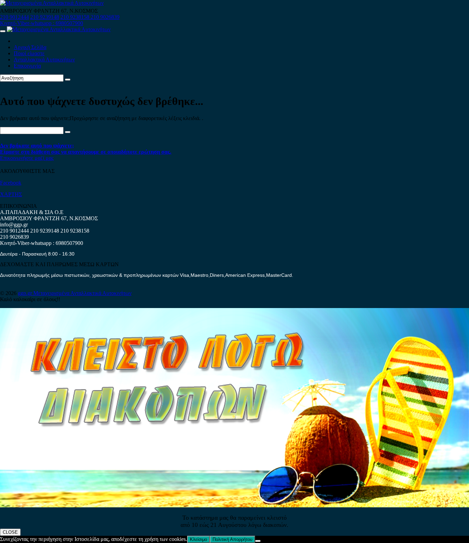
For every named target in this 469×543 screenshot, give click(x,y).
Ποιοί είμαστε (29, 53)
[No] (258, 541)
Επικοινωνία (27, 66)
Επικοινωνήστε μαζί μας (27, 158)
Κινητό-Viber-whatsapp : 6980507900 (41, 23)
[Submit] (67, 80)
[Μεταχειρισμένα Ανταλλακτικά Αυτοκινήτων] (234, 505)
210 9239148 (44, 17)
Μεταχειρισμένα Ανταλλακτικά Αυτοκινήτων (82, 293)
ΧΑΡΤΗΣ (11, 194)
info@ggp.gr (14, 224)
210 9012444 (14, 17)
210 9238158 (75, 17)
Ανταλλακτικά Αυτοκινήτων (44, 59)
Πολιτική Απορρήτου (232, 539)
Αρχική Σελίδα (30, 47)
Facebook (10, 183)
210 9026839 (105, 17)
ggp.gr (25, 293)
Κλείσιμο (198, 539)
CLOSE (10, 532)
